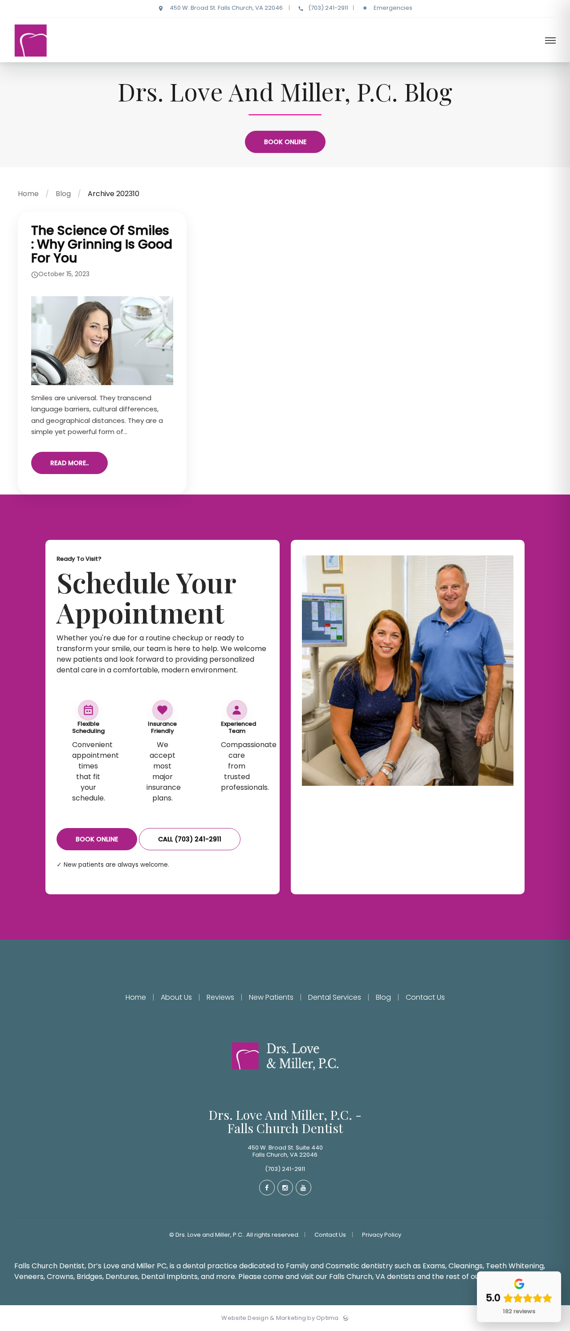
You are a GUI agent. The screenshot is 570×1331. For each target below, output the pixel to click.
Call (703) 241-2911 (189, 839)
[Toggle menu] (550, 41)
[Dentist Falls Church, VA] (78, 60)
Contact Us (424, 997)
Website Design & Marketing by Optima (279, 1318)
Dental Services (334, 997)
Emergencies (392, 8)
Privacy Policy (381, 1235)
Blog (63, 194)
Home (28, 194)
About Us (176, 997)
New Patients (271, 997)
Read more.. (69, 462)
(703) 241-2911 (328, 8)
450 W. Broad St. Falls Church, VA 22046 (226, 8)
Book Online (285, 141)
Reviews (220, 997)
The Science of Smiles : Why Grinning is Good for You (101, 244)
